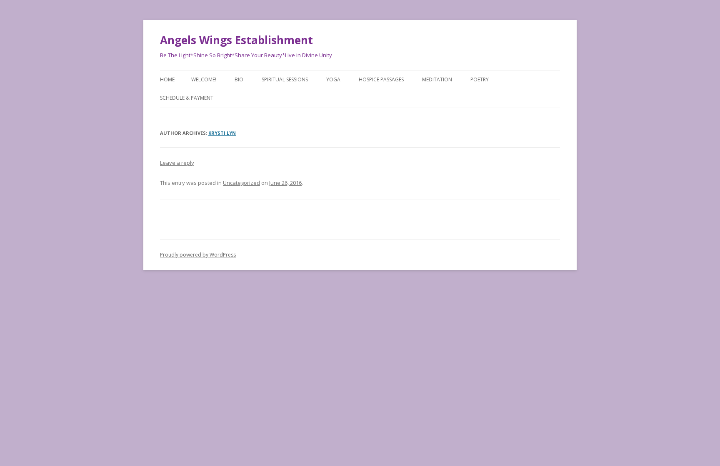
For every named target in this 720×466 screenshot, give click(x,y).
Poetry (479, 79)
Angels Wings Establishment (236, 40)
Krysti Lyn (222, 133)
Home (167, 79)
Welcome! (203, 79)
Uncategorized (241, 182)
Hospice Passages (381, 79)
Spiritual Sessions (285, 79)
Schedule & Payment (186, 97)
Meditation (437, 79)
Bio (239, 79)
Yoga (333, 79)
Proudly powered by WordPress (198, 254)
